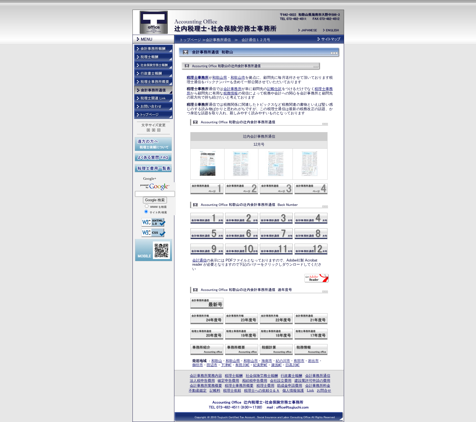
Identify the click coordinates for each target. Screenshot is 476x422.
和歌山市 (238, 77)
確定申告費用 (228, 381)
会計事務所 (232, 89)
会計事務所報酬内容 (153, 49)
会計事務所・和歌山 (206, 303)
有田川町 (242, 365)
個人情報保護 (293, 390)
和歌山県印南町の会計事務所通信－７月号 (276, 233)
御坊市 (197, 365)
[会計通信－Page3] (275, 176)
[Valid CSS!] (153, 235)
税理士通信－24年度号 (206, 318)
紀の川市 (283, 361)
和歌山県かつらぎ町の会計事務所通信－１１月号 (276, 249)
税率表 (276, 349)
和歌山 (216, 361)
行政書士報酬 (291, 376)
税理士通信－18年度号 (276, 334)
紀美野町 (260, 365)
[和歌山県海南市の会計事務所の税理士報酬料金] (309, 20)
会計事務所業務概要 (206, 385)
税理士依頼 (232, 390)
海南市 (266, 361)
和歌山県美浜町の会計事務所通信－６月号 (241, 233)
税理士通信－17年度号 (311, 334)
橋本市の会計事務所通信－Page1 (206, 188)
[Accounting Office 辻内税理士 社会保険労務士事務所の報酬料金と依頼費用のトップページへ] (259, 407)
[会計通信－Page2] (241, 176)
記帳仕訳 (274, 89)
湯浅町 (276, 365)
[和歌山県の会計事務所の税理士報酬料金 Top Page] (154, 32)
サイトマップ (329, 39)
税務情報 (230, 93)
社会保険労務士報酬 (262, 376)
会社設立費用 (280, 381)
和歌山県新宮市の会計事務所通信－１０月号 (241, 249)
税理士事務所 (198, 77)
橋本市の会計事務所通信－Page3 (276, 188)
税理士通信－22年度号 (276, 318)
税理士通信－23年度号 (241, 318)
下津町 (226, 365)
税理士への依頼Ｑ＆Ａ (262, 390)
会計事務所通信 (317, 376)
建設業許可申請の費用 (312, 381)
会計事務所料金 (317, 385)
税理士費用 (265, 385)
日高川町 (292, 365)
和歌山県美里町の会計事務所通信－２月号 (241, 218)
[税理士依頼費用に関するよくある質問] (153, 159)
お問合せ (324, 390)
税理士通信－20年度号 (206, 334)
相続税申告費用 (254, 381)
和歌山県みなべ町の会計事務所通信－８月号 (311, 233)
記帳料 (215, 390)
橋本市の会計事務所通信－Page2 (241, 188)
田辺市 (212, 365)
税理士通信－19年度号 (241, 334)
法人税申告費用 (202, 381)
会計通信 (199, 260)
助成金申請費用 (289, 385)
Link (310, 390)
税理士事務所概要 (241, 349)
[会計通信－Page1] (207, 176)
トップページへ (153, 115)
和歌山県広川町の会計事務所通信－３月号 (276, 218)
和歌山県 (219, 77)
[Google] (155, 190)
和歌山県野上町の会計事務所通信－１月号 (206, 218)
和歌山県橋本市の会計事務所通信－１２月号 (311, 249)
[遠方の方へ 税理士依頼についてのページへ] (153, 149)
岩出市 (313, 361)
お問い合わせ (153, 106)
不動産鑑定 (198, 390)
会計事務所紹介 (206, 349)
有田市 (299, 361)
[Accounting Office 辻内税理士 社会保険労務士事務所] (226, 31)
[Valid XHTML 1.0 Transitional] (153, 225)
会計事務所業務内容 (206, 376)
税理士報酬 (234, 376)
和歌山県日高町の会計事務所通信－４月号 (311, 218)
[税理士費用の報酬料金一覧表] (153, 170)
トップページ (190, 40)
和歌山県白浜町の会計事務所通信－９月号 (206, 249)
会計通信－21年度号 (311, 318)
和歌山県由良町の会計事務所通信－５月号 (206, 233)
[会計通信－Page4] (310, 176)
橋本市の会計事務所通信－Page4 (311, 188)
